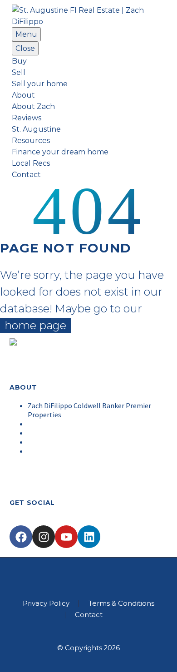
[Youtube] (66, 536)
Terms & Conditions (121, 603)
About (23, 95)
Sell (18, 72)
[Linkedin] (89, 536)
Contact (26, 174)
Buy (19, 61)
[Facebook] (21, 536)
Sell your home (40, 83)
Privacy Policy (46, 603)
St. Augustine (36, 129)
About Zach (33, 106)
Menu (26, 34)
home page (35, 325)
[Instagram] (43, 536)
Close (25, 48)
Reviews (26, 118)
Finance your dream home (60, 152)
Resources (31, 140)
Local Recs (31, 163)
